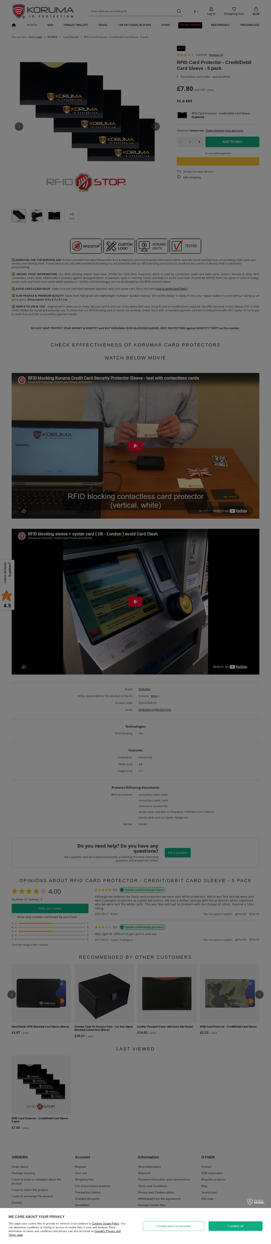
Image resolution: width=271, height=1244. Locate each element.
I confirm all (235, 1226)
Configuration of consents (173, 1226)
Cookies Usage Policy (105, 1223)
